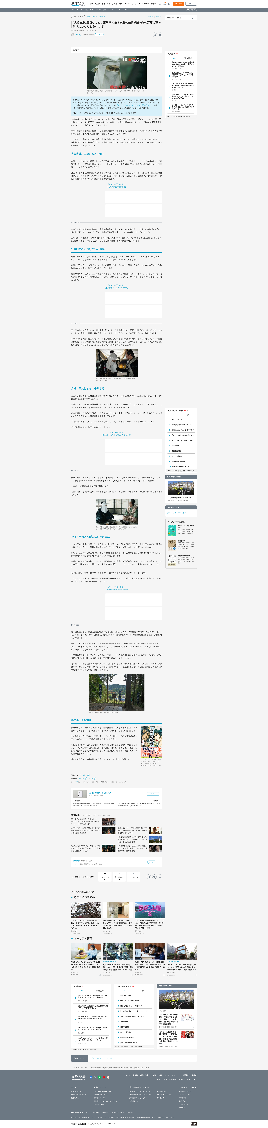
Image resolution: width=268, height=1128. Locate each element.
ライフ (111, 10)
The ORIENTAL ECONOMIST (103, 1091)
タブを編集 (192, 10)
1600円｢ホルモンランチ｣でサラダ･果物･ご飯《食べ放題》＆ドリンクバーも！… (183, 107)
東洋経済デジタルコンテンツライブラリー (108, 1101)
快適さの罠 (181, 541)
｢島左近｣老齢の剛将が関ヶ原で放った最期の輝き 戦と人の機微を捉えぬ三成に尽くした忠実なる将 (132, 839)
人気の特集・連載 (175, 410)
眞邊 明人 (79, 35)
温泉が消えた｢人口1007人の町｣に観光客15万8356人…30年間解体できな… (182, 75)
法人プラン (183, 1101)
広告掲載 (130, 1112)
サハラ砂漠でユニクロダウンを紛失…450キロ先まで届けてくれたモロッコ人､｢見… (183, 96)
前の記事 (150, 17)
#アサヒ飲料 (182, 513)
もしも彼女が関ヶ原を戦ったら (100, 793)
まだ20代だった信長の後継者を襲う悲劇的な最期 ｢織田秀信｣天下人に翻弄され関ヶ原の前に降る (85, 830)
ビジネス (75, 10)
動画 (121, 4)
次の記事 (158, 17)
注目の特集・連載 (174, 477)
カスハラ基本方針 (158, 1117)
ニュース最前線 (177, 456)
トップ (90, 4)
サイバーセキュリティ (78, 1094)
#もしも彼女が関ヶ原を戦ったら (97, 17)
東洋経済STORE (99, 1098)
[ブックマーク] (155, 35)
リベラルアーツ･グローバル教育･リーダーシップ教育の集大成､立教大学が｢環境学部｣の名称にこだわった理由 (181, 967)
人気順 (114, 4)
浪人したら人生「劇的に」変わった (183, 440)
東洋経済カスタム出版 (164, 1094)
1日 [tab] (174, 415)
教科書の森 (160, 1098)
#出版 (91, 778)
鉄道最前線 (75, 1098)
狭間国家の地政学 (184, 556)
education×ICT (76, 1091)
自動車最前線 (176, 451)
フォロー (99, 34)
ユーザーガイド (184, 1104)
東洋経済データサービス (137, 1098)
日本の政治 (175, 446)
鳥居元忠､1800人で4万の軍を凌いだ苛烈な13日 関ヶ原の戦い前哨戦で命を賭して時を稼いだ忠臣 (132, 830)
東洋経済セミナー (135, 1101)
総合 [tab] (174, 58)
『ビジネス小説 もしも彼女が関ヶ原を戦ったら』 (135, 105)
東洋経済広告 (161, 1091)
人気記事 (171, 54)
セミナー (135, 4)
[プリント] (160, 35)
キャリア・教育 (100, 10)
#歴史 (85, 775)
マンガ (127, 4)
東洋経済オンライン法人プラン (139, 1091)
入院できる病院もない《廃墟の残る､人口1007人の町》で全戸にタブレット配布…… (183, 64)
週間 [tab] (188, 415)
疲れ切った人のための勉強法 (186, 526)
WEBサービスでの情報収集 (80, 1117)
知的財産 (111, 1117)
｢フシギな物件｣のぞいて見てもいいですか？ (183, 435)
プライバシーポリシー (98, 1117)
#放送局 (81, 778)
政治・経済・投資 (87, 10)
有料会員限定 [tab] (188, 58)
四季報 (144, 4)
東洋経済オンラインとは (174, 18)
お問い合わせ (170, 1117)
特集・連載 (106, 4)
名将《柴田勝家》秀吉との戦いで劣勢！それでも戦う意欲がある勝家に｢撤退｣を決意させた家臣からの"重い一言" (118, 967)
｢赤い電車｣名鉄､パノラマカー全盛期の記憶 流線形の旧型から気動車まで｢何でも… (183, 85)
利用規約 (182, 1107)
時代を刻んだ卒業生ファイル (181, 425)
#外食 (174, 513)
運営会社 (96, 1112)
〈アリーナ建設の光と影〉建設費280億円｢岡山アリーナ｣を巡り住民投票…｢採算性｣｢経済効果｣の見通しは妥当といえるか (168, 1038)
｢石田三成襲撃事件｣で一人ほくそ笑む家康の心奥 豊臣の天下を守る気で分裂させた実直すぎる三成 (85, 848)
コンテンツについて (186, 1094)
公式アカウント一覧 (117, 1112)
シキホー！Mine (99, 1104)
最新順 (97, 4)
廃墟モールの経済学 (178, 461)
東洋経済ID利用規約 (143, 1117)
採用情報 (105, 1112)
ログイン (191, 4)
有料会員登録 (178, 4)
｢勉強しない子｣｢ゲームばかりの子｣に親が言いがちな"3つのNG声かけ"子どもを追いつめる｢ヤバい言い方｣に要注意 (85, 965)
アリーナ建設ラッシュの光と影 (179, 498)
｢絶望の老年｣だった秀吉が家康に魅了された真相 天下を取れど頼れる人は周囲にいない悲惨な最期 (132, 848)
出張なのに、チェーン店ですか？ (183, 430)
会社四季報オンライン (101, 1094)
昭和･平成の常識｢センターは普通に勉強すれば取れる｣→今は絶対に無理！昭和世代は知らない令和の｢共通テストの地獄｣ (150, 965)
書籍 (152, 4)
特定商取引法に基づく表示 (125, 1117)
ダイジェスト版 (177, 419)
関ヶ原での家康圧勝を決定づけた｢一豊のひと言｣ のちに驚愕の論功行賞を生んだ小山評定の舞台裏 (85, 821)
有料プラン (183, 1098)
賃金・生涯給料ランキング (181, 467)
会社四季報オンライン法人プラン (140, 1094)
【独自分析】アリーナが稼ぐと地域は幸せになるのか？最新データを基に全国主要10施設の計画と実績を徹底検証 (168, 1019)
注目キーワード (173, 507)
